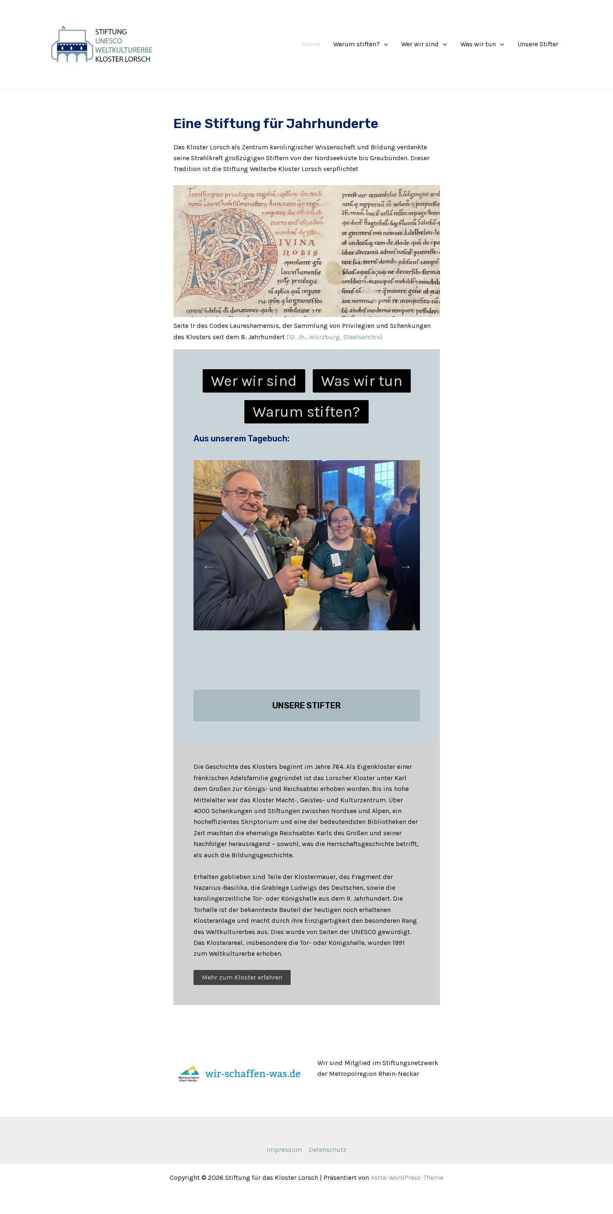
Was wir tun (478, 44)
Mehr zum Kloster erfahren (242, 977)
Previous (206, 562)
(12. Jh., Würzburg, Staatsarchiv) (334, 337)
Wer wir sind (420, 44)
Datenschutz (328, 1150)
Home (311, 44)
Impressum (284, 1150)
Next (403, 562)
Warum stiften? (356, 44)
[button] (384, 44)
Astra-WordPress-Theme (407, 1177)
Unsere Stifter (538, 44)
